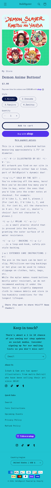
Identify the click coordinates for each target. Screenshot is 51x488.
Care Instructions (15, 408)
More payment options (25, 140)
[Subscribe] (43, 356)
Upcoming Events (14, 414)
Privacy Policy (13, 420)
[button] (5, 4)
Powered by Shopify (34, 481)
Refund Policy (12, 426)
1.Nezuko (10, 99)
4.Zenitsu (28, 105)
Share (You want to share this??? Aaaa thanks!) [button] (27, 306)
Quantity (6, 111)
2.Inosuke (27, 99)
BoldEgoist (20, 481)
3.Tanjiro (10, 105)
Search (8, 402)
